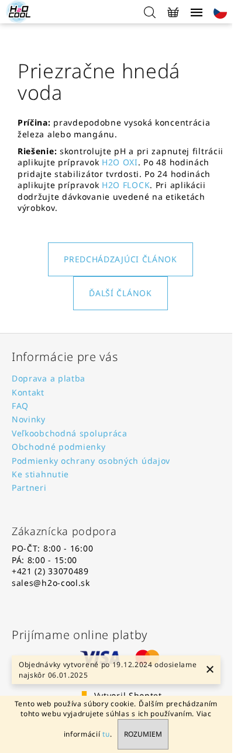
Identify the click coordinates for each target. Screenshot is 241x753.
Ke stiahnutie (40, 474)
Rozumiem (143, 734)
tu (105, 734)
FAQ (20, 405)
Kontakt (28, 392)
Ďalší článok (120, 293)
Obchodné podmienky (59, 446)
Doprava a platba (48, 378)
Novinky (29, 419)
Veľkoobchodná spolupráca (70, 433)
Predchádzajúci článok (120, 259)
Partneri (29, 487)
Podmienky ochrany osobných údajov (91, 460)
